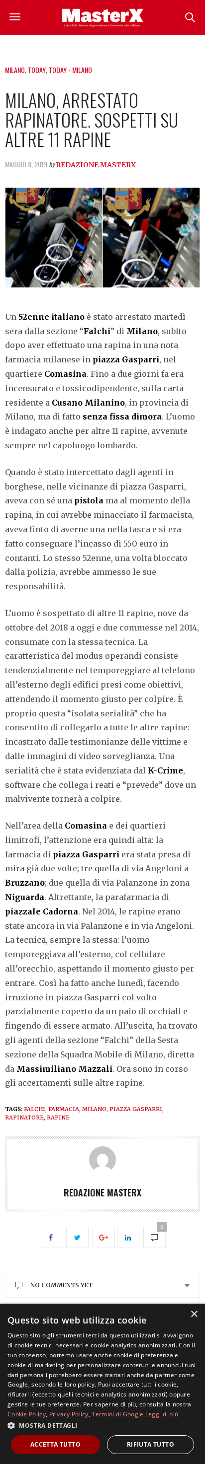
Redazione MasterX (96, 164)
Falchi (34, 1109)
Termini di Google (117, 1414)
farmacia (63, 1109)
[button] (102, 1425)
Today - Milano (70, 70)
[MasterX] (102, 17)
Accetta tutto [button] (55, 1444)
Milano (15, 70)
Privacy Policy (69, 1414)
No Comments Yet (61, 1285)
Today (37, 70)
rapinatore (24, 1117)
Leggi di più (162, 1414)
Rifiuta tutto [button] (150, 1444)
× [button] (194, 1314)
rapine (58, 1117)
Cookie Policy (26, 1414)
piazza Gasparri (135, 1109)
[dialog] (102, 1384)
